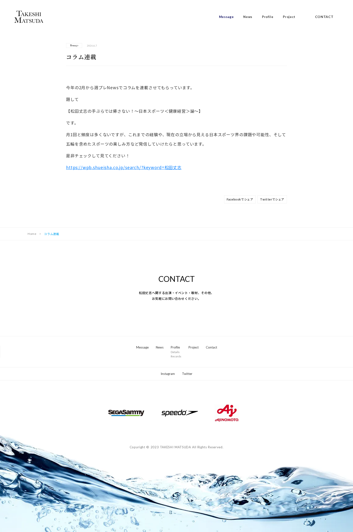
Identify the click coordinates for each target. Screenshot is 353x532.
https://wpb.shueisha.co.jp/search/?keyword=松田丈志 (124, 167)
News (247, 16)
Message (226, 16)
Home (32, 233)
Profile (268, 16)
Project (289, 16)
